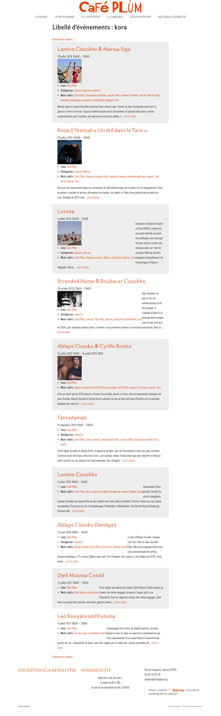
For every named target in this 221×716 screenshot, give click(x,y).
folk (157, 176)
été (139, 387)
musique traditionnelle (93, 100)
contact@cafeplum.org (156, 679)
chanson (102, 95)
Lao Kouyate (94, 633)
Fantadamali (107, 439)
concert (111, 95)
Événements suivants (64, 39)
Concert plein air (82, 90)
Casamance (91, 95)
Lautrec (143, 95)
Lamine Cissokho (130, 95)
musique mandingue (71, 100)
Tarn (116, 100)
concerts (96, 90)
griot (103, 547)
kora (118, 95)
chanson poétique (136, 176)
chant (88, 439)
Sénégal (109, 100)
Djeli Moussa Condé (84, 592)
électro (107, 257)
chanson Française (118, 176)
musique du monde (143, 439)
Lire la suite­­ (130, 116)
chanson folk (101, 176)
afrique (78, 633)
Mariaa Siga (154, 95)
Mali (131, 439)
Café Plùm (79, 95)
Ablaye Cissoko (81, 547)
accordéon (111, 387)
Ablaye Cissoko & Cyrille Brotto (89, 387)
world (63, 444)
